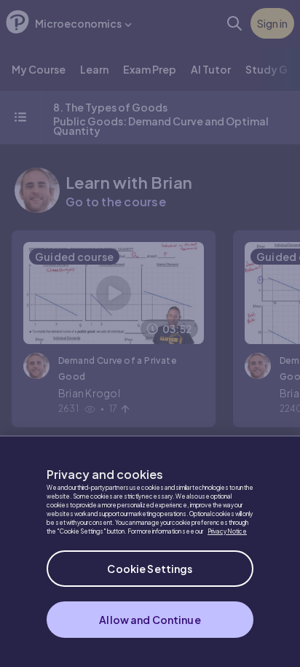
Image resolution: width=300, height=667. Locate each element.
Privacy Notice (227, 531)
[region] (150, 551)
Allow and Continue (150, 619)
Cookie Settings (149, 568)
